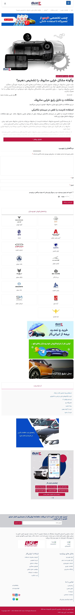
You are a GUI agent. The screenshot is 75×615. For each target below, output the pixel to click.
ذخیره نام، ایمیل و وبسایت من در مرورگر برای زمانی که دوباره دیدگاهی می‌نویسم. (50, 192)
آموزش (46, 10)
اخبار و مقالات (54, 10)
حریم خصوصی (34, 560)
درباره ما (71, 592)
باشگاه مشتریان (68, 569)
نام (72, 178)
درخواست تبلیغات (33, 572)
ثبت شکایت (34, 575)
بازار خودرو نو (69, 557)
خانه (72, 10)
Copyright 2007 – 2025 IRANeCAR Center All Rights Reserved (18, 611)
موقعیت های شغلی (32, 569)
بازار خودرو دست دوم (67, 560)
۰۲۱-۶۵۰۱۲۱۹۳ (15, 589)
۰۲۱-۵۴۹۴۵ (15, 585)
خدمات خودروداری (68, 563)
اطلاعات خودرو (64, 10)
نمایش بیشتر (37, 139)
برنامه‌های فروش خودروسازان (37, 211)
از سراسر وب (37, 386)
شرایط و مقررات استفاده (31, 557)
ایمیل (72, 185)
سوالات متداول (34, 563)
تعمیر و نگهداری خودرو (62, 76)
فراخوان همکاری (33, 566)
